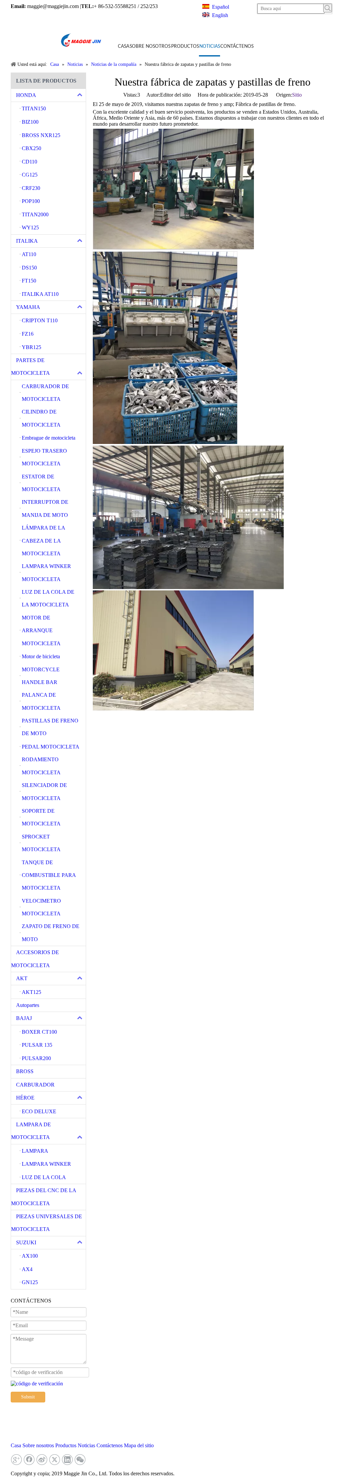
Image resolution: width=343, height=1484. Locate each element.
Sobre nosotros (38, 1445)
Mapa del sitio (139, 1445)
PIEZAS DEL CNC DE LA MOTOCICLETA (43, 1196)
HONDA (26, 95)
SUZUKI (26, 1242)
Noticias (86, 1445)
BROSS (24, 1071)
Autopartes (27, 1005)
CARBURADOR (35, 1085)
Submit (28, 1396)
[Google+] (16, 1459)
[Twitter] (54, 1459)
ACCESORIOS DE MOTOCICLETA (35, 958)
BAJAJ (24, 1018)
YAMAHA (28, 307)
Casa (16, 1445)
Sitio (297, 95)
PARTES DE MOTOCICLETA (30, 366)
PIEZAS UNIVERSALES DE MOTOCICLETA (46, 1223)
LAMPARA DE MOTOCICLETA (31, 1131)
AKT (21, 978)
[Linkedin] (67, 1459)
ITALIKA (27, 241)
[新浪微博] (42, 1459)
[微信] (80, 1459)
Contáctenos (109, 1445)
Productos (65, 1445)
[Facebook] (29, 1459)
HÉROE (25, 1098)
